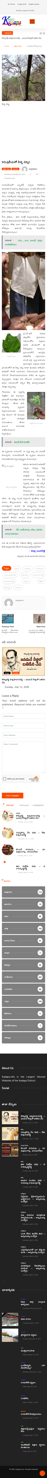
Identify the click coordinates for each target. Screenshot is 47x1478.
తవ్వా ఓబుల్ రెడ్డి (38, 574)
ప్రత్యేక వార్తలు (18, 46)
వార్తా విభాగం (33, 169)
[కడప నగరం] (10, 1319)
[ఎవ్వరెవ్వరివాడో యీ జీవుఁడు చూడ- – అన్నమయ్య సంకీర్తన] (10, 1251)
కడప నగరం (26, 1319)
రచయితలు (15, 673)
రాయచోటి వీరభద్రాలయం (31, 1414)
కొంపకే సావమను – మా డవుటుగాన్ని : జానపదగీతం (30, 850)
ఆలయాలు (23, 1411)
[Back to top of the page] (42, 1474)
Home (7, 46)
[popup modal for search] (44, 21)
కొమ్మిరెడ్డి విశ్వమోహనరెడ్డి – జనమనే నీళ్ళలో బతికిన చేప (21, 38)
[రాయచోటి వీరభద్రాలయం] (10, 1414)
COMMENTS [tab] (38, 805)
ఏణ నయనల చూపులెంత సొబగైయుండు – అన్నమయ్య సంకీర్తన (33, 1217)
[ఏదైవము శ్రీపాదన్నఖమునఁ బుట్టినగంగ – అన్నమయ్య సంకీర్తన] (10, 1198)
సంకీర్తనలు (23, 1193)
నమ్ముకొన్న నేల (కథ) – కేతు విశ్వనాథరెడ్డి (30, 833)
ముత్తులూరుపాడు (28, 1350)
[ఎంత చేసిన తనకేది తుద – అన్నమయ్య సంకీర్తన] (10, 1235)
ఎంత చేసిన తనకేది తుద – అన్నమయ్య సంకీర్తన (33, 1234)
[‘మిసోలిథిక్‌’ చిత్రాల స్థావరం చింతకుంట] (10, 1446)
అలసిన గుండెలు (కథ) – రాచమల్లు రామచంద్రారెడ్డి (33, 1181)
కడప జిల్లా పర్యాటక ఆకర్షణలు (33, 1303)
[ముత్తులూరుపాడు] (10, 1351)
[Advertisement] (23, 137)
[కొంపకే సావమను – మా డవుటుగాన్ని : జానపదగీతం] (10, 1149)
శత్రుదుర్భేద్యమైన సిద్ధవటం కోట (33, 1430)
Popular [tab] (24, 805)
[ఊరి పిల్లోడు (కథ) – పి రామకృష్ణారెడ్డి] (10, 1165)
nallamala (39, 568)
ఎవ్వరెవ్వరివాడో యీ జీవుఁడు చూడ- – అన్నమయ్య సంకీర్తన (33, 1251)
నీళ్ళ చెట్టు (7, 587)
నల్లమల (26, 581)
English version (34, 4)
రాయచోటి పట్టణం (28, 1382)
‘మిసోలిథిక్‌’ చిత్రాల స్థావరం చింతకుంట (33, 1446)
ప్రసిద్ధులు (7, 673)
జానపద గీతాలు (20, 846)
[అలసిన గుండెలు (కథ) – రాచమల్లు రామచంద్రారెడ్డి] (10, 1182)
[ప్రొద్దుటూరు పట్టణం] (10, 1335)
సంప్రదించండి (22, 4)
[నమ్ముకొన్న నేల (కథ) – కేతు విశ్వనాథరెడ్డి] (10, 1133)
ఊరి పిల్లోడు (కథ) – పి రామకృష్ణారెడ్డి (30, 867)
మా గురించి (11, 4)
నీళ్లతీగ (41, 581)
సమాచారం (15, 169)
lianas (17, 568)
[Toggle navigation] (32, 21)
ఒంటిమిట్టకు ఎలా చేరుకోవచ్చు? (33, 1366)
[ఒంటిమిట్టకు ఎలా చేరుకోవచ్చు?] (10, 1367)
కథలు (17, 830)
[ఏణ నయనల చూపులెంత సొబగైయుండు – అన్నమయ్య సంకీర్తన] (10, 1216)
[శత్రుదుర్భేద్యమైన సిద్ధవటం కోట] (10, 1430)
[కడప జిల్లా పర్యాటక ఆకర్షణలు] (10, 1303)
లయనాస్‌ (18, 587)
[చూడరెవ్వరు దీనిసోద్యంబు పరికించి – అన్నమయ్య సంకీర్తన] (10, 1267)
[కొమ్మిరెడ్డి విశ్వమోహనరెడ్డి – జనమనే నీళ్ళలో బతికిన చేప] (10, 1117)
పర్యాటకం (23, 1299)
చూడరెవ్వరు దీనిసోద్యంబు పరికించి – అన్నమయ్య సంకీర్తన (33, 1268)
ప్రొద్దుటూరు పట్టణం (29, 1335)
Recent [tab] (10, 805)
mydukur (28, 568)
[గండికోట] (10, 1398)
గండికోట (24, 1398)
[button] (40, 33)
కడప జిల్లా (24, 574)
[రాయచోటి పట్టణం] (10, 1383)
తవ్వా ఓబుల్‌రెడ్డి (9, 581)
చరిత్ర (22, 1348)
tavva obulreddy (10, 574)
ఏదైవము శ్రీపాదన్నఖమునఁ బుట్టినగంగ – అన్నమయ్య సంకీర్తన (33, 1198)
